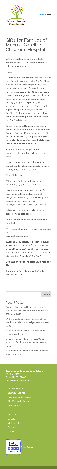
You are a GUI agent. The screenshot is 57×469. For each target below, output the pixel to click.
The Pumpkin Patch (18, 401)
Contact (12, 427)
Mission (12, 415)
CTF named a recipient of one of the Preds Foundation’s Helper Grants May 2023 (28, 322)
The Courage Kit (16, 393)
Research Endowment (19, 397)
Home (11, 431)
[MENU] (49, 14)
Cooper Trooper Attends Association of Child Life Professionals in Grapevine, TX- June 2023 (28, 310)
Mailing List (14, 423)
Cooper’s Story (15, 388)
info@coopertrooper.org (18, 380)
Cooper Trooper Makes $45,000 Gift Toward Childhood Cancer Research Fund (26, 342)
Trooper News (15, 405)
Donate (11, 419)
